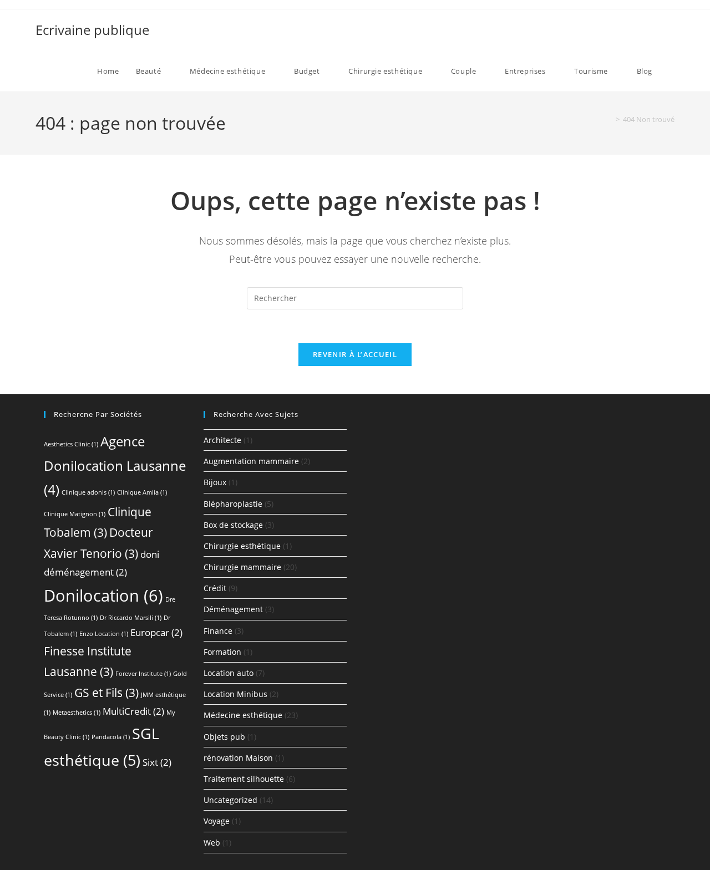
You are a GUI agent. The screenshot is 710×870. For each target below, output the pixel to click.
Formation (222, 652)
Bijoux (215, 482)
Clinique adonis (88, 492)
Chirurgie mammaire (242, 567)
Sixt (157, 762)
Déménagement (233, 609)
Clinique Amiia (142, 492)
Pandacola (111, 737)
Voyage (217, 821)
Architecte (222, 440)
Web (212, 842)
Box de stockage (233, 525)
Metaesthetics (76, 712)
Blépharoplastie (233, 503)
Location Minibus (235, 694)
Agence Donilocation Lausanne (115, 465)
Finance (218, 630)
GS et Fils (106, 692)
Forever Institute (143, 674)
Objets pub (224, 736)
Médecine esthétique (243, 715)
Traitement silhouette (244, 779)
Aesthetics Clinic (71, 444)
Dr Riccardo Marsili (130, 618)
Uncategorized (230, 800)
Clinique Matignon (74, 514)
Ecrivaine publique (92, 30)
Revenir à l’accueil (355, 354)
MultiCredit (133, 711)
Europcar (156, 632)
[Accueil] (609, 119)
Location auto (228, 673)
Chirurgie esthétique (242, 546)
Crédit (215, 588)
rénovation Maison (238, 757)
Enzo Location (103, 634)
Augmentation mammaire (251, 461)
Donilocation (103, 595)
